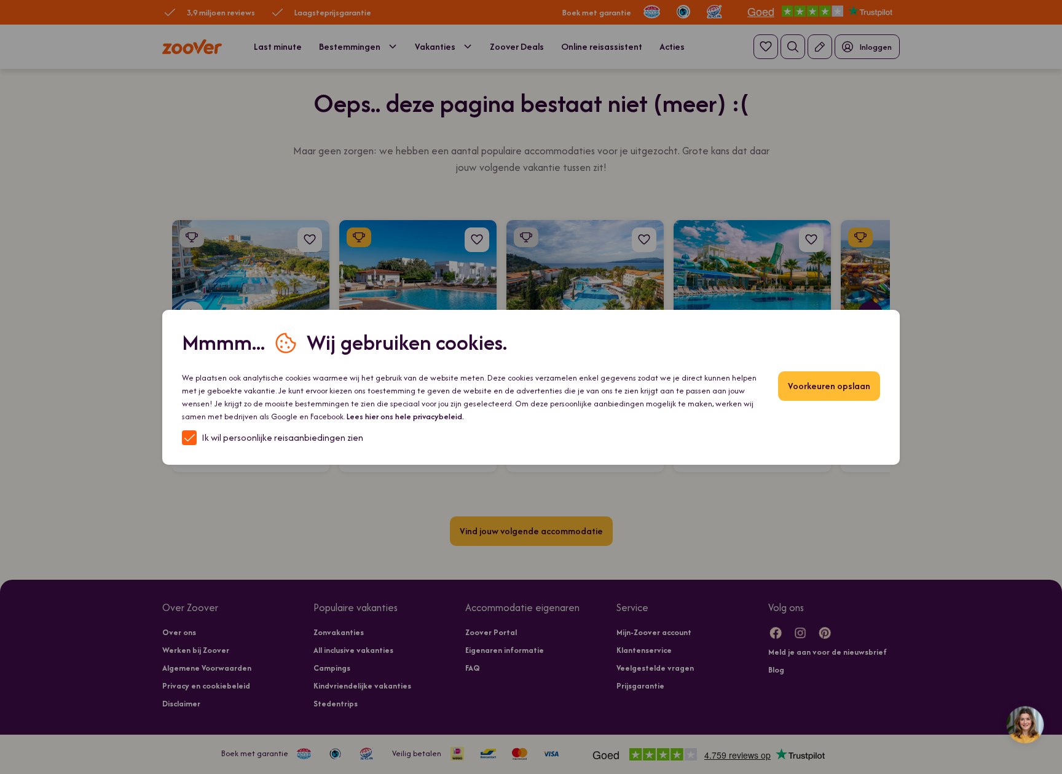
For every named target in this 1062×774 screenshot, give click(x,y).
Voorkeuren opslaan (829, 385)
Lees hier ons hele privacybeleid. (405, 416)
